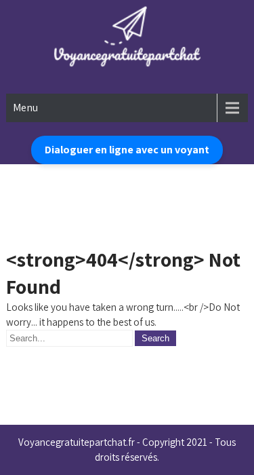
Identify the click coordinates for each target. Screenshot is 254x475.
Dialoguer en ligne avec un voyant (127, 149)
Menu (25, 107)
